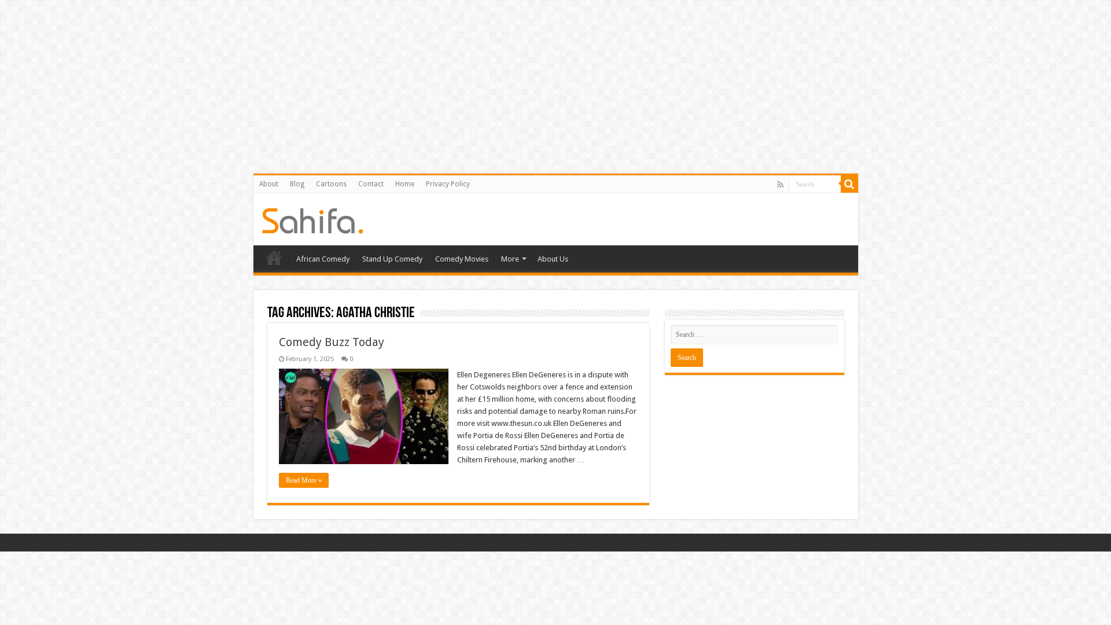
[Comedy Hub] (312, 219)
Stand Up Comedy (392, 259)
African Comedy (323, 259)
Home (404, 184)
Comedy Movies (461, 259)
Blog (297, 184)
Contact (371, 184)
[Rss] (780, 185)
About (268, 184)
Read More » (304, 480)
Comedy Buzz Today (331, 342)
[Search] (849, 184)
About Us (553, 259)
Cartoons (331, 184)
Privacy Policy (448, 184)
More (510, 259)
